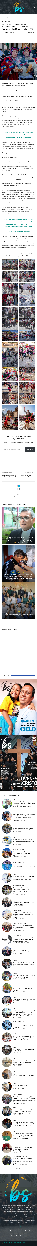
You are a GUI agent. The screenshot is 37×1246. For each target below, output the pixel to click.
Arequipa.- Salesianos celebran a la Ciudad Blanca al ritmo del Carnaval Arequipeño (23, 1025)
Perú (9, 21)
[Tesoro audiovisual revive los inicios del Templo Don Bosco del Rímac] (7, 1050)
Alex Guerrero (15, 580)
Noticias (8, 18)
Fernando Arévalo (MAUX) (20, 923)
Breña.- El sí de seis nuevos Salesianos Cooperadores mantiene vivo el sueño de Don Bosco (24, 927)
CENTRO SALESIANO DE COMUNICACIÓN (15, 1243)
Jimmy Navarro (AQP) (18, 862)
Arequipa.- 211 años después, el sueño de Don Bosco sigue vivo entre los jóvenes (24, 988)
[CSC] (3, 32)
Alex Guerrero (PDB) (18, 572)
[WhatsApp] (25, 1235)
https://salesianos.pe (18, 496)
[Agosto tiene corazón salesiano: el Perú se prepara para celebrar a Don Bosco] (7, 1074)
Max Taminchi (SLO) (18, 1094)
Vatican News (18, 611)
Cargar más (18, 1168)
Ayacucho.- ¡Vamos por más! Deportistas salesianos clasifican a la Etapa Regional (23, 951)
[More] (23, 38)
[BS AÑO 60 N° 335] (18, 707)
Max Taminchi (16, 1103)
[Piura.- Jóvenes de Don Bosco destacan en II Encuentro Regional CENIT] (7, 853)
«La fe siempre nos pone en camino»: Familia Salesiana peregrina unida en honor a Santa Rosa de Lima (23, 1037)
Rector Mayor (17, 935)
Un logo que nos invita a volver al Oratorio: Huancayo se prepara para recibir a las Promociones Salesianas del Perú (23, 915)
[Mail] (25, 1230)
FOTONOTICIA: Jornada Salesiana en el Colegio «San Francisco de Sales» (28, 475)
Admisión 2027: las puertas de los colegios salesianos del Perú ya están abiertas (23, 841)
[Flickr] (10, 1230)
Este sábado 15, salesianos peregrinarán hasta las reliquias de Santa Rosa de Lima (22, 1087)
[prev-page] (3, 623)
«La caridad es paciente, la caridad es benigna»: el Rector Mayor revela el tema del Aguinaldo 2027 (23, 939)
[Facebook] (6, 1230)
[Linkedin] (20, 1230)
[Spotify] (30, 1230)
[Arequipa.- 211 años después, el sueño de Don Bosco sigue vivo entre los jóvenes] (7, 988)
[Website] (21, 1235)
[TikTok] (11, 1235)
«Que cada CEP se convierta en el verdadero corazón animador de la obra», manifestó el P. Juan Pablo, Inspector (22, 1161)
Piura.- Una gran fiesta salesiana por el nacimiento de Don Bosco (24, 976)
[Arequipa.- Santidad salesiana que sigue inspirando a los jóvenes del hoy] (7, 865)
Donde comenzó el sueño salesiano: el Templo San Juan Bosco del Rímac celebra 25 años (24, 1062)
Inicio (3, 18)
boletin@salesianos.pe (21, 1226)
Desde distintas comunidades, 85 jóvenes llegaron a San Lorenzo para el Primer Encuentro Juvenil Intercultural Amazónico (24, 1099)
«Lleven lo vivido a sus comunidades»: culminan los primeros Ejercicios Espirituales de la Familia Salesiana (24, 1111)
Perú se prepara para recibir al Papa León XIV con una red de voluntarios (18, 615)
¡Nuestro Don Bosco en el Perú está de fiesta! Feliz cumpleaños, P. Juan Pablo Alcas (24, 1001)
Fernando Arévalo (17, 930)
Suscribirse (30, 449)
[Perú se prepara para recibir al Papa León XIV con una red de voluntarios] (18, 600)
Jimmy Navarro (16, 868)
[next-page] (6, 623)
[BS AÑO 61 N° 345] (18, 763)
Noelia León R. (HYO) (18, 910)
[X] (16, 1235)
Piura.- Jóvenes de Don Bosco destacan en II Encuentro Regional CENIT (23, 853)
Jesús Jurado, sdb (17, 1164)
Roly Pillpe (15, 905)
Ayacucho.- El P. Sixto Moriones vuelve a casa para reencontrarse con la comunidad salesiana (24, 902)
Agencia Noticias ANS (18, 942)
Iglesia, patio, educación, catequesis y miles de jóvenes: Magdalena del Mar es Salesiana (9, 475)
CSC (7, 32)
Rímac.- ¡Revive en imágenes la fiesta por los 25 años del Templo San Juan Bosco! (23, 964)
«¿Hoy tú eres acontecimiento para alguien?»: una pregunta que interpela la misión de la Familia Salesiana (23, 1124)
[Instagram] (15, 1230)
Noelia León (15, 918)
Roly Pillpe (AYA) (17, 898)
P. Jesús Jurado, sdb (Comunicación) (22, 1156)
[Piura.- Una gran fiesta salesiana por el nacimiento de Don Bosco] (7, 976)
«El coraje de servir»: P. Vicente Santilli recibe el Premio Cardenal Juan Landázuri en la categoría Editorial (24, 878)
